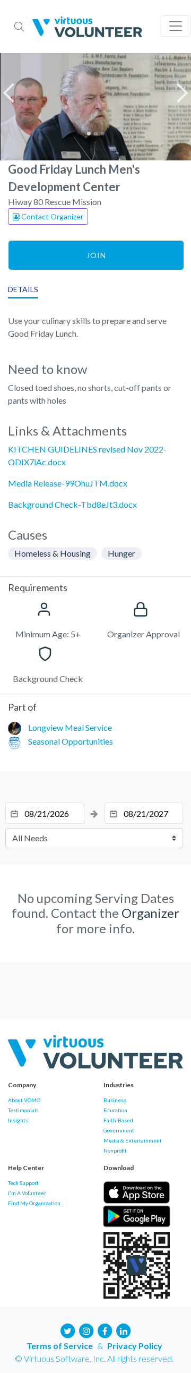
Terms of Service (60, 1346)
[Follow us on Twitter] (67, 1330)
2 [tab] (96, 133)
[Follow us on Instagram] (86, 1330)
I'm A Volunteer (27, 1193)
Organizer (150, 912)
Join (96, 255)
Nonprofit (115, 1150)
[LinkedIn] (123, 1330)
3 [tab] (103, 133)
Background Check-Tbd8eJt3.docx (72, 504)
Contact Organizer (51, 216)
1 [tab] (89, 133)
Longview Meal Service (70, 727)
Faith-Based (118, 1120)
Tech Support (23, 1183)
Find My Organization (34, 1203)
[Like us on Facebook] (105, 1330)
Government (118, 1130)
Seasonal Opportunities (70, 741)
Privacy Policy (134, 1346)
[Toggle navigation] (175, 26)
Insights (18, 1120)
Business (114, 1100)
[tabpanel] (95, 106)
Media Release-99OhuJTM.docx (67, 483)
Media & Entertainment (132, 1140)
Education (115, 1110)
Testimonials (23, 1110)
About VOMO (24, 1100)
